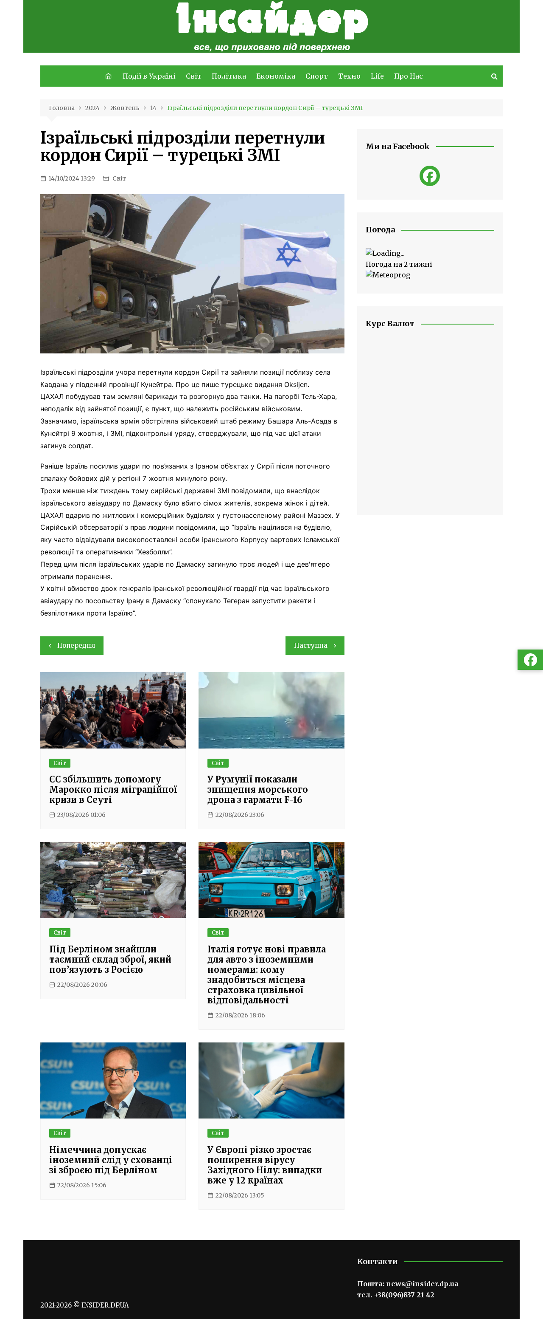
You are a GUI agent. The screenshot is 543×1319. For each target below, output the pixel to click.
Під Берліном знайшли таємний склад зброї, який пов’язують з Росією (110, 959)
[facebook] (430, 176)
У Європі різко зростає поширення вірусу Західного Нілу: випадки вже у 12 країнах (264, 1165)
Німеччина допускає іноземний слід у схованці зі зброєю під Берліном (110, 1159)
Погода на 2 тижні (399, 264)
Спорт (316, 76)
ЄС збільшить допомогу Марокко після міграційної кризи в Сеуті (113, 789)
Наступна (310, 645)
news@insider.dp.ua (422, 1283)
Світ (194, 76)
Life (377, 76)
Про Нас (408, 76)
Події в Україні (149, 76)
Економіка (275, 76)
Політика (229, 76)
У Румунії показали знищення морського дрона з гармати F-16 (257, 789)
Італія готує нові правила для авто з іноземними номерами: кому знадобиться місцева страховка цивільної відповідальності (266, 974)
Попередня (76, 645)
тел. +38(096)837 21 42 (395, 1295)
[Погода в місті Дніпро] (430, 253)
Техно (349, 76)
